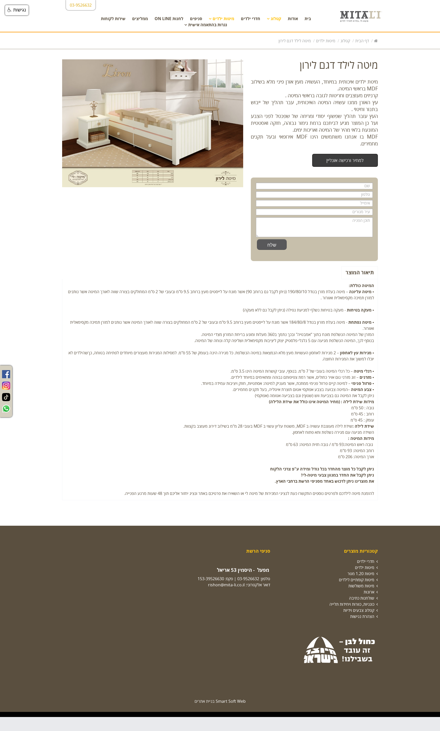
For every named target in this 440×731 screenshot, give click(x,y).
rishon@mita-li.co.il (226, 585)
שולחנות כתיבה (361, 598)
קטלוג (276, 18)
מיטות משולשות (361, 586)
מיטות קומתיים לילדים (356, 580)
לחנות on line (169, 18)
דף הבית (362, 41)
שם (365, 185)
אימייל (363, 203)
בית (308, 18)
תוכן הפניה (361, 220)
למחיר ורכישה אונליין (345, 160)
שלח (271, 244)
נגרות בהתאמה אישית (207, 24)
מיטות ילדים (223, 18)
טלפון (364, 194)
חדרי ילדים (250, 18)
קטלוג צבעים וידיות (358, 610)
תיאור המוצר (360, 272)
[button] (17, 10)
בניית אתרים (205, 701)
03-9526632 (248, 578)
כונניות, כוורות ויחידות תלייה (351, 604)
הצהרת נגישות (362, 616)
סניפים (196, 18)
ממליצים (140, 18)
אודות (293, 18)
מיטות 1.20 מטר (361, 573)
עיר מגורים (361, 211)
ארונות (369, 592)
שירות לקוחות (113, 18)
